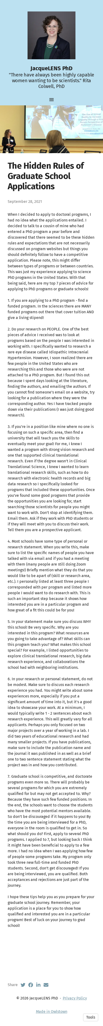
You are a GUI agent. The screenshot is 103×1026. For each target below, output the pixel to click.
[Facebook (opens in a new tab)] (30, 985)
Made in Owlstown (51, 1011)
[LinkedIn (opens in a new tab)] (38, 985)
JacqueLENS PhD (51, 68)
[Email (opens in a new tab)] (46, 985)
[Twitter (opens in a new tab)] (23, 985)
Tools (90, 1017)
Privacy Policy (75, 998)
